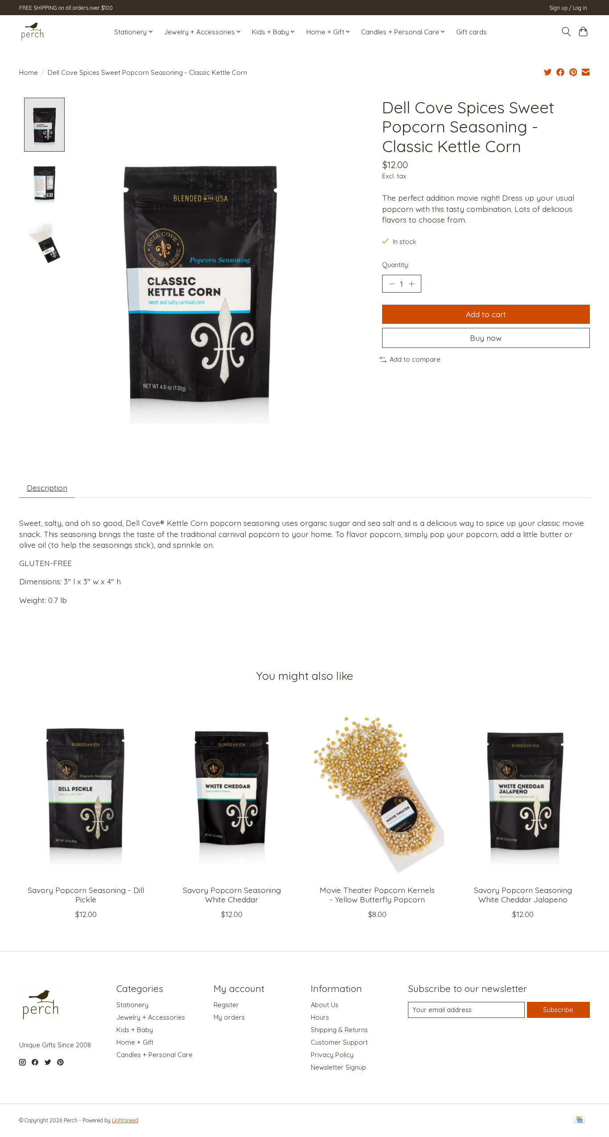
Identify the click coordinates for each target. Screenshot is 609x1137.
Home (28, 72)
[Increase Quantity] (411, 283)
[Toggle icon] (566, 32)
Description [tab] (47, 487)
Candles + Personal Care (154, 1054)
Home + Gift (134, 1042)
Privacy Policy (332, 1054)
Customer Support (339, 1042)
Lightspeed (125, 1120)
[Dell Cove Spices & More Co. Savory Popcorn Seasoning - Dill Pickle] (85, 789)
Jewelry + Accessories (150, 1017)
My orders (229, 1017)
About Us (324, 1005)
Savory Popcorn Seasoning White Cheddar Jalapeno (523, 894)
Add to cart (486, 314)
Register (226, 1005)
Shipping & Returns (339, 1029)
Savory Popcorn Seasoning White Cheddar (232, 894)
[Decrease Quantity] (392, 283)
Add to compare (415, 359)
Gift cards (471, 32)
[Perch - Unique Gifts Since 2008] (32, 31)
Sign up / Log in (568, 7)
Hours (320, 1017)
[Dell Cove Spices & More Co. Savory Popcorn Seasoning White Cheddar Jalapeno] (523, 789)
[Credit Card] (579, 1120)
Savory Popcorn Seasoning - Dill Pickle (86, 894)
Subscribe (558, 1009)
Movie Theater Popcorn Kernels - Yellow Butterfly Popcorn (377, 894)
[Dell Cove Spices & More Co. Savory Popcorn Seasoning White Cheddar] (231, 789)
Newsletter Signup (338, 1067)
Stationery (132, 1005)
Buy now (486, 338)
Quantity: (395, 264)
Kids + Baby (134, 1029)
